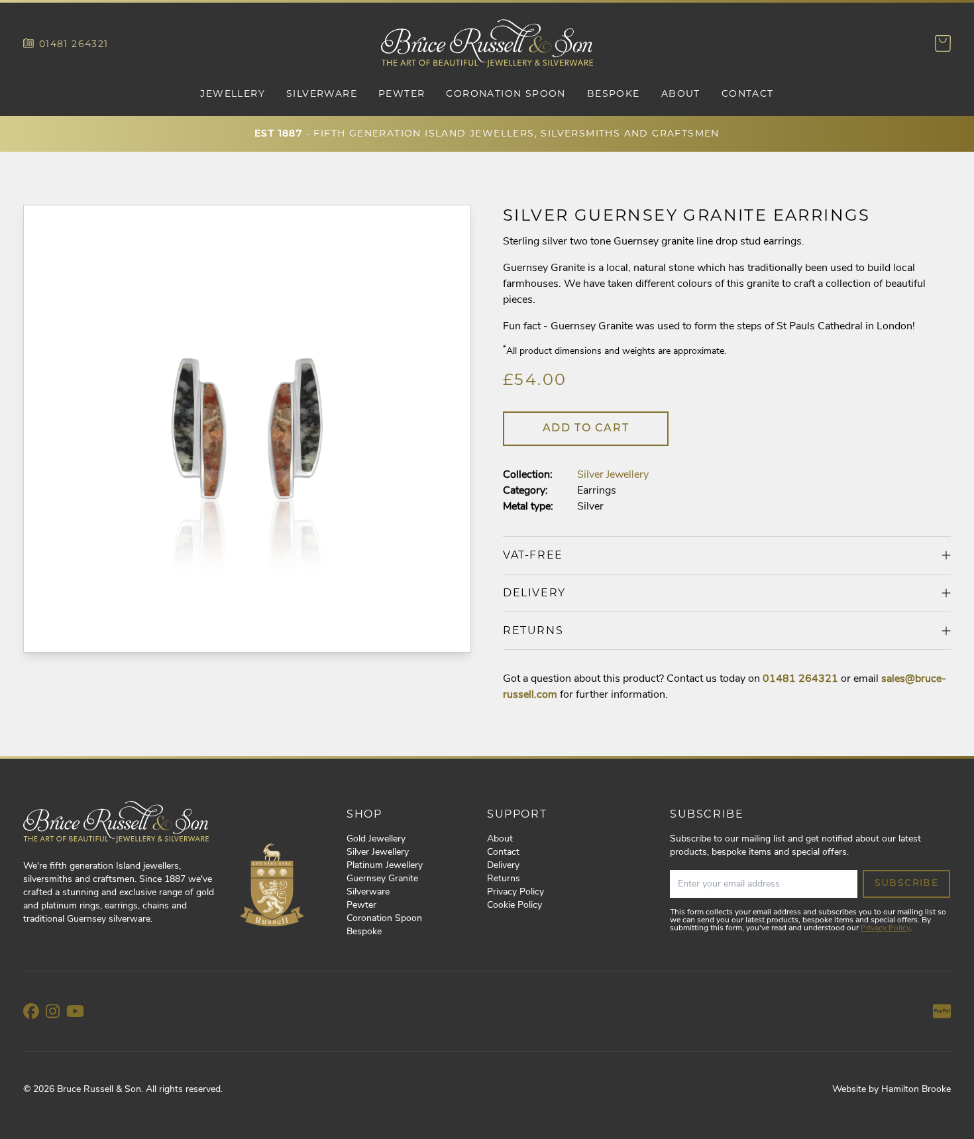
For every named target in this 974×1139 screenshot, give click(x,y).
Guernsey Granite (382, 879)
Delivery (503, 866)
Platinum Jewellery (385, 866)
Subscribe (907, 884)
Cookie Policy (514, 905)
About (680, 93)
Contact (748, 93)
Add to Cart (586, 428)
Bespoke (613, 93)
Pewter (401, 93)
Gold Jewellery (376, 839)
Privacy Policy (515, 892)
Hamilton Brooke (916, 1090)
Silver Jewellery (613, 475)
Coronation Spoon (505, 93)
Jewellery (232, 93)
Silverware (321, 93)
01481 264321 (74, 44)
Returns (503, 879)
